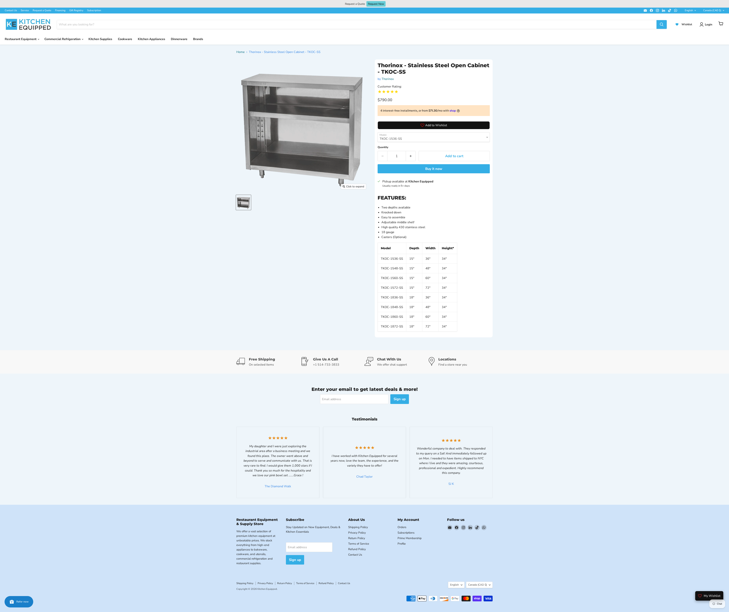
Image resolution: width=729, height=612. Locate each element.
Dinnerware (179, 39)
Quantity (383, 147)
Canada (712, 10)
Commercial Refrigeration (62, 39)
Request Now (376, 4)
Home (240, 52)
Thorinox (388, 79)
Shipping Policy (358, 527)
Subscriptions (406, 533)
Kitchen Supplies (100, 39)
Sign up (400, 399)
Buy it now (433, 168)
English (689, 10)
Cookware (125, 39)
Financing (60, 10)
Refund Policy (357, 549)
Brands (198, 39)
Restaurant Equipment (21, 39)
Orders (402, 527)
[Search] (661, 24)
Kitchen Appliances (151, 39)
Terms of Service (358, 544)
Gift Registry (76, 10)
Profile (402, 544)
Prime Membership (410, 538)
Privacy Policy (357, 533)
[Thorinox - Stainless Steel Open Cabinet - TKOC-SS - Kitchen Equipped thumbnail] (243, 202)
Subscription (94, 10)
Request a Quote (42, 10)
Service (25, 10)
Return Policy (356, 538)
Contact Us (11, 10)
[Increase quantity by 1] (411, 156)
